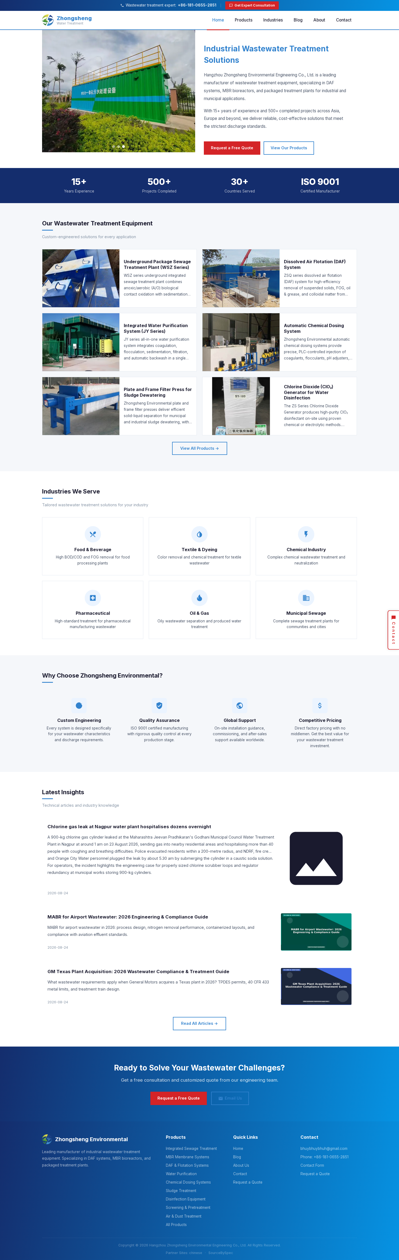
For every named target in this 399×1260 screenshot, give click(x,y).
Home (218, 20)
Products (243, 20)
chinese (195, 1253)
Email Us (233, 1098)
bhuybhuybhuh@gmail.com (323, 1148)
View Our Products (289, 147)
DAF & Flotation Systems (187, 1165)
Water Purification (181, 1174)
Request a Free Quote (232, 147)
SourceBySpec (220, 1253)
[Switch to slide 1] (113, 146)
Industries (273, 20)
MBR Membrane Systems (187, 1157)
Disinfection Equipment (185, 1199)
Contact (344, 20)
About (319, 20)
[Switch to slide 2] (118, 146)
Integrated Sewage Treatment (191, 1148)
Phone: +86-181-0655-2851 (324, 1157)
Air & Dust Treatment (183, 1216)
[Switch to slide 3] (123, 146)
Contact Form (312, 1165)
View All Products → (199, 448)
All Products (176, 1224)
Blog (298, 20)
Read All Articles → (199, 1023)
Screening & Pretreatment (188, 1207)
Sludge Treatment (181, 1190)
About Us (241, 1165)
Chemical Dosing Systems (188, 1182)
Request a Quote (247, 1182)
